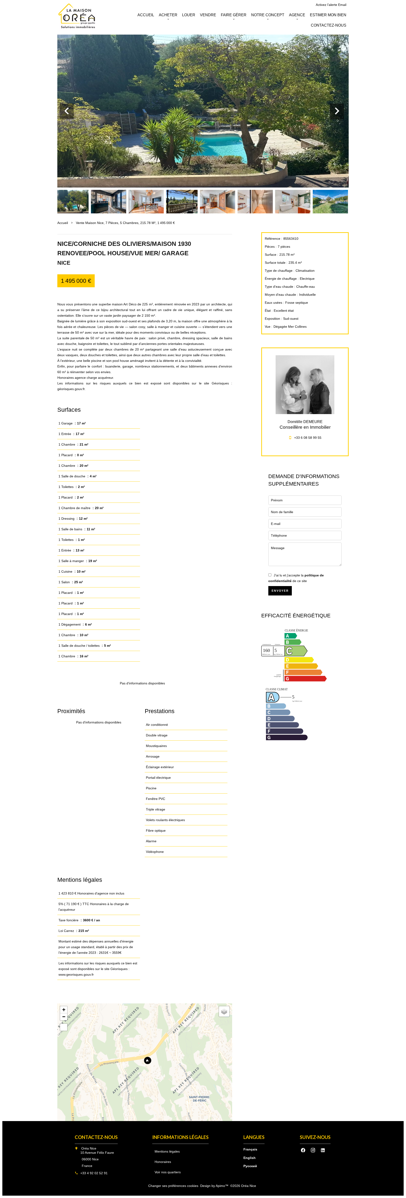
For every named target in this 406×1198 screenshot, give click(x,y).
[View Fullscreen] (63, 1027)
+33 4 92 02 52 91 (94, 1173)
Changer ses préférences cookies (173, 1186)
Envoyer (280, 590)
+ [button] (63, 1010)
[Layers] (224, 1011)
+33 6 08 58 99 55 (307, 437)
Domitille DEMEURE (305, 421)
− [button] (63, 1017)
